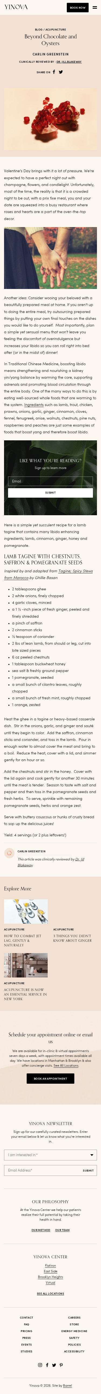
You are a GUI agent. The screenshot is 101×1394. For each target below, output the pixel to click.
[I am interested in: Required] (50, 1155)
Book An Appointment (50, 1078)
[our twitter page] (54, 1365)
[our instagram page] (40, 1365)
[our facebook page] (47, 1365)
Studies (27, 1351)
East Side (50, 1271)
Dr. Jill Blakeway (69, 62)
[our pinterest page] (61, 1365)
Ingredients (34, 405)
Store (74, 1324)
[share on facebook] (54, 72)
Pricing (26, 1331)
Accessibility (74, 1351)
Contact (26, 1317)
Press (26, 1338)
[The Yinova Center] (16, 7)
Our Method (41, 1230)
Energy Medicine (74, 1331)
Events (26, 1344)
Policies (74, 1344)
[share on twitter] (61, 72)
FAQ (26, 1324)
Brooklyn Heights (50, 1277)
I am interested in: (23, 1155)
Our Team (62, 1230)
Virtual (50, 1283)
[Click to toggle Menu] (95, 7)
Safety (74, 1338)
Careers (74, 1317)
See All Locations (66, 1065)
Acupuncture (56, 29)
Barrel (67, 1386)
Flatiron (50, 1265)
